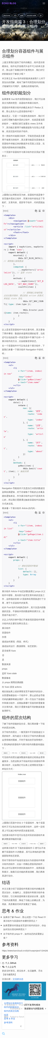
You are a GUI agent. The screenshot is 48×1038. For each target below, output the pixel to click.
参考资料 (8, 1022)
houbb (15, 32)
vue (15, 15)
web (21, 15)
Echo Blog (9, 3)
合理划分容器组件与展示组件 (13, 1003)
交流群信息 (18, 979)
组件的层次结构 (11, 1010)
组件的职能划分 (11, 1007)
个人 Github (10, 962)
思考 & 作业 (9, 1018)
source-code (31, 15)
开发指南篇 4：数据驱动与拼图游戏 (27, 1008)
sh (41, 15)
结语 (6, 1014)
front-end (7, 15)
